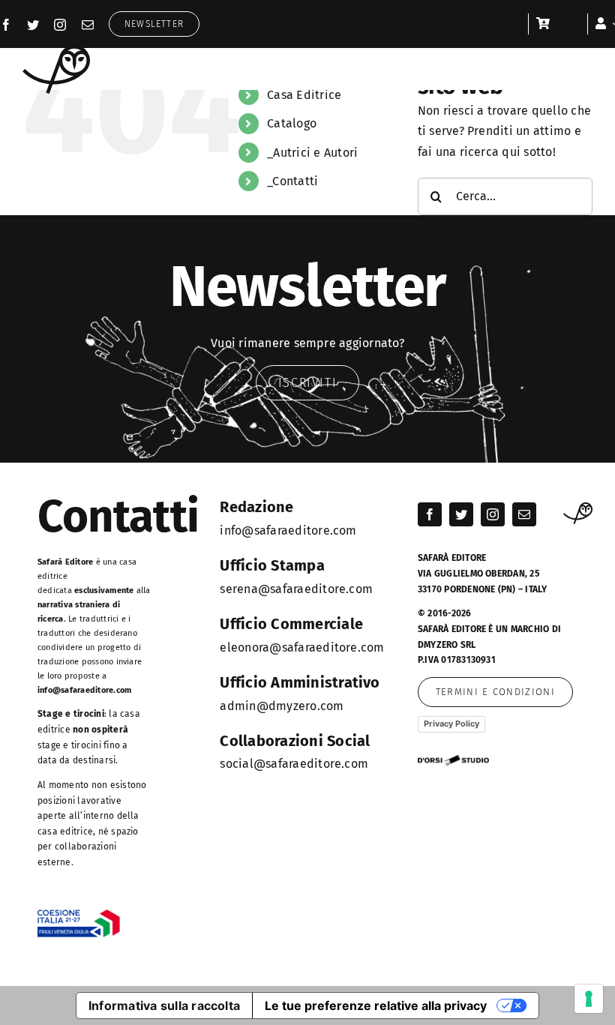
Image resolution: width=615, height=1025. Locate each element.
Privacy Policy (451, 723)
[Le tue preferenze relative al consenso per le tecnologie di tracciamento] (588, 999)
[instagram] (60, 25)
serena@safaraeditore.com (296, 589)
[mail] (88, 25)
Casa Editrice (304, 95)
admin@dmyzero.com (282, 706)
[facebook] (6, 25)
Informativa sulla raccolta (164, 1005)
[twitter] (33, 25)
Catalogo (291, 123)
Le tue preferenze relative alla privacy (376, 1005)
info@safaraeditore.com (84, 690)
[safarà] (56, 50)
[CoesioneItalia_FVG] (79, 915)
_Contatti (292, 181)
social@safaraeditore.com (294, 764)
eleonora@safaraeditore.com (302, 647)
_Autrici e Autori (312, 152)
